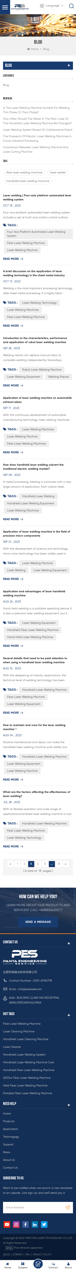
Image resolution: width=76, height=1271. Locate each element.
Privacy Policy (42, 1255)
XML (27, 1255)
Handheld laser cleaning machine (25, 1039)
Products (8, 1121)
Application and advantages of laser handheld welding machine (34, 593)
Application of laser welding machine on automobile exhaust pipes (37, 400)
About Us (9, 1160)
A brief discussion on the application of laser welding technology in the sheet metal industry (34, 273)
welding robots (58, 376)
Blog (6, 85)
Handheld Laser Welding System (24, 1054)
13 (59, 864)
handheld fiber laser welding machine (32, 630)
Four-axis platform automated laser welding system (36, 233)
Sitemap (17, 1255)
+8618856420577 (50, 910)
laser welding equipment (23, 376)
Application (10, 1129)
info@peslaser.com (30, 989)
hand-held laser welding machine (30, 637)
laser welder (58, 172)
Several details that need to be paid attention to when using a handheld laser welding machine (35, 660)
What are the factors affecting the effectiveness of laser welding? (36, 794)
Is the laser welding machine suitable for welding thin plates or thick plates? (36, 110)
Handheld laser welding (38, 496)
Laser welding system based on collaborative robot (37, 129)
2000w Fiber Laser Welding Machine (26, 1077)
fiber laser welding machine (24, 172)
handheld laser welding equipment (30, 503)
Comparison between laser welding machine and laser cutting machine (35, 149)
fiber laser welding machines (26, 443)
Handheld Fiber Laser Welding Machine (28, 1070)
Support (8, 1144)
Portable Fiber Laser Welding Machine (27, 1093)
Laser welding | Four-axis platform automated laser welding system (37, 197)
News (6, 1152)
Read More (11, 259)
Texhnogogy (11, 1136)
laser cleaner (12, 1047)
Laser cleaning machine (18, 1031)
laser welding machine (22, 250)
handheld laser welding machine (27, 181)
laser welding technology (39, 302)
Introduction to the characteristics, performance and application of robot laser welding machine (35, 340)
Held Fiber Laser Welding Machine (25, 1085)
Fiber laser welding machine (22, 1023)
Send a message (38, 922)
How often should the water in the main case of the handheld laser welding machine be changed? (37, 121)
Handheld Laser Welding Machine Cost (28, 1062)
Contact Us (10, 1167)
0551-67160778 (42, 980)
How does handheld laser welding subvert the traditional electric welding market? (33, 466)
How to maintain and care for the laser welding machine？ (34, 727)
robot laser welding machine (41, 369)
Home (35, 49)
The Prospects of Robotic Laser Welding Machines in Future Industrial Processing (37, 138)
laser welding (16, 570)
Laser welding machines (23, 510)
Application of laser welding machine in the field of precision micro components (36, 533)
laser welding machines (23, 310)
